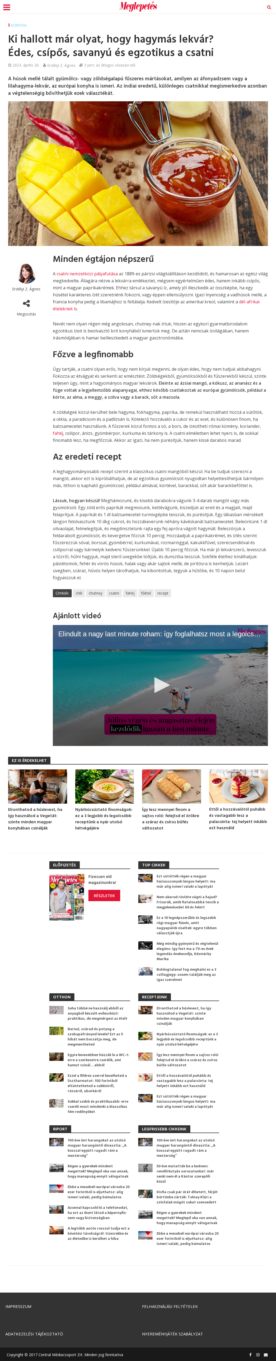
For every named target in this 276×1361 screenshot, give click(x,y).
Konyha (18, 25)
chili (79, 593)
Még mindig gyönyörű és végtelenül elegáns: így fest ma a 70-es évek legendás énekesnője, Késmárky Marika (187, 951)
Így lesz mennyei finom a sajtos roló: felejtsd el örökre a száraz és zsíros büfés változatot (170, 819)
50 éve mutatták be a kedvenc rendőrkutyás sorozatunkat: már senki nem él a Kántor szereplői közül (185, 1174)
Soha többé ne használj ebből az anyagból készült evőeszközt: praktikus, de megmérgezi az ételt (97, 1013)
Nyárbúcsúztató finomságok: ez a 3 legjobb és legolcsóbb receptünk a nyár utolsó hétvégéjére (103, 819)
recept (162, 593)
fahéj (58, 433)
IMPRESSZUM (18, 1306)
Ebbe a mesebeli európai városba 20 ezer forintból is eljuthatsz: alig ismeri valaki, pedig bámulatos (99, 1192)
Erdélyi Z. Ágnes (61, 65)
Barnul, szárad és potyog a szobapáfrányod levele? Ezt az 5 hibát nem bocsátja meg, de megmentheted (95, 1037)
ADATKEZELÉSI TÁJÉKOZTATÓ (34, 1333)
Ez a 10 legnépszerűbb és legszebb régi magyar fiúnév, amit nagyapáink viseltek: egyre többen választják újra (187, 925)
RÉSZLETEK (104, 895)
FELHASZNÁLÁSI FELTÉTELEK (170, 1306)
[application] (160, 685)
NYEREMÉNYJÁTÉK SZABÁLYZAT (172, 1333)
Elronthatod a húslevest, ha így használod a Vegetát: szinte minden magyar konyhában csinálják (35, 819)
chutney (95, 593)
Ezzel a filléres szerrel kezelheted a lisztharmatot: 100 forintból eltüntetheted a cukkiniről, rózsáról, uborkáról (97, 1083)
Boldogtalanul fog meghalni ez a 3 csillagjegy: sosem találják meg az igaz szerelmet (186, 974)
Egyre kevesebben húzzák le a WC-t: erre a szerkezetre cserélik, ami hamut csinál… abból (98, 1060)
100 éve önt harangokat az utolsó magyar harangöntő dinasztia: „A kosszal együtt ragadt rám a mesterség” (97, 1148)
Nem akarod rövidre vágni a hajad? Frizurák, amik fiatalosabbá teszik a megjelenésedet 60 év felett (188, 902)
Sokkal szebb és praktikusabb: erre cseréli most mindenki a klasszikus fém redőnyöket (98, 1107)
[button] (160, 685)
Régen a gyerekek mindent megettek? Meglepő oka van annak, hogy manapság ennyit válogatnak (98, 1171)
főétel (146, 593)
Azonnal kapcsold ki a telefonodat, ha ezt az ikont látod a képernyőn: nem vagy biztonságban (98, 1213)
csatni (114, 593)
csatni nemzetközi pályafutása (87, 274)
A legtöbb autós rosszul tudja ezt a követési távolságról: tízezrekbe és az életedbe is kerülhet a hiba (99, 1233)
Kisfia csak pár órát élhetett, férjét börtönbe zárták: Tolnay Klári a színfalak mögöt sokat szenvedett (187, 1197)
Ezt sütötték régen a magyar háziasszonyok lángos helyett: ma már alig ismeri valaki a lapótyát (186, 881)
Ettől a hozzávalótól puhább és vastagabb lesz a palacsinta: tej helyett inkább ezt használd (238, 819)
